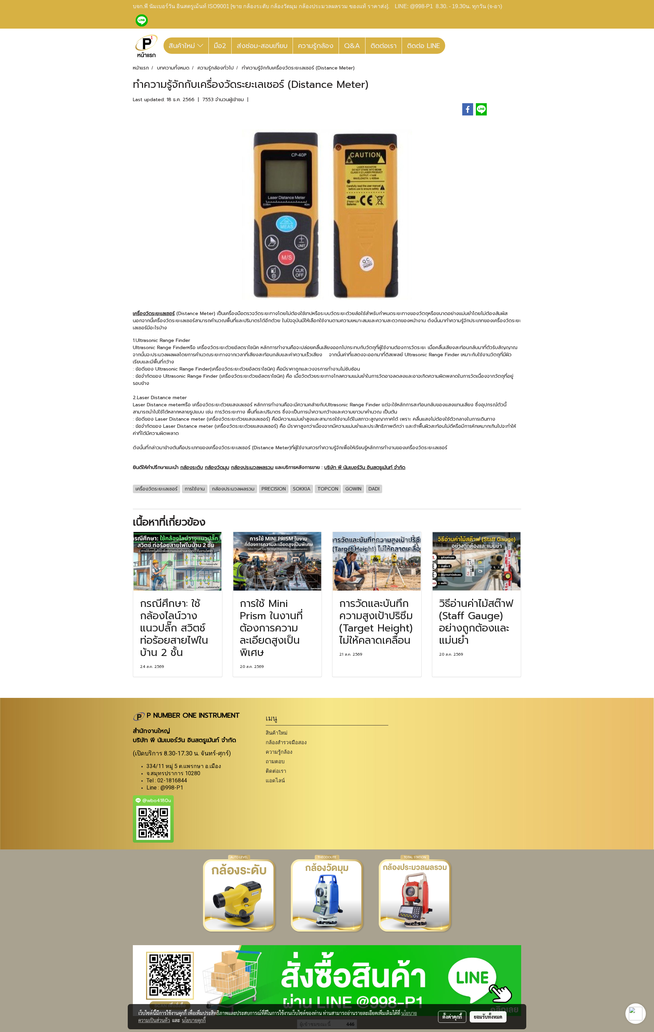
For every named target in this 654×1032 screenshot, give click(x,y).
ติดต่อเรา (383, 46)
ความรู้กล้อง (315, 46)
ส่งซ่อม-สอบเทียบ (262, 46)
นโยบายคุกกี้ (194, 1020)
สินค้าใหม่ (183, 46)
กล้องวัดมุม (217, 467)
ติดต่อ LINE (423, 46)
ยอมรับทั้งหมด (488, 1017)
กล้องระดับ (191, 467)
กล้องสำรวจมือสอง (286, 742)
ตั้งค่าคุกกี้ (452, 1017)
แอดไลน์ (275, 780)
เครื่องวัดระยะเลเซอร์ (154, 313)
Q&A (352, 46)
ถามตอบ (275, 761)
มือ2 (220, 46)
